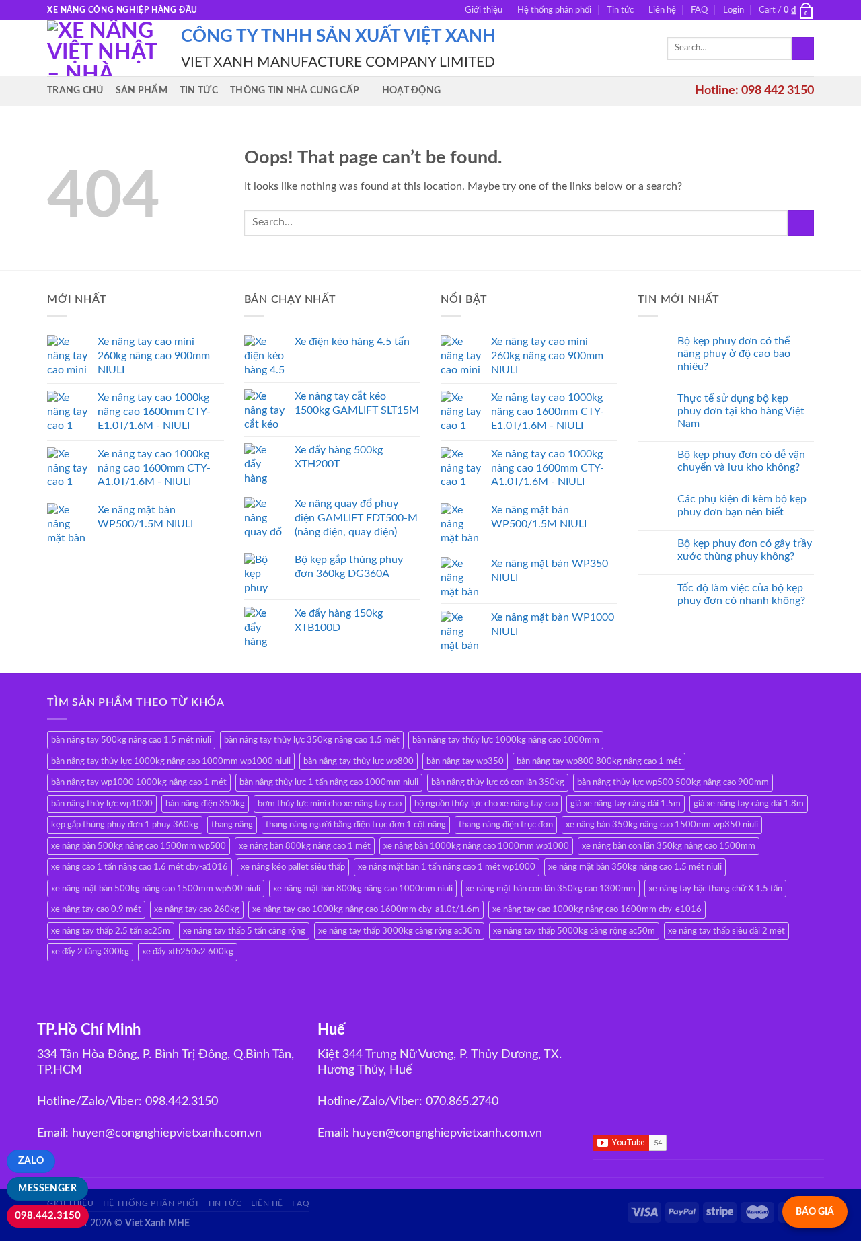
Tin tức (620, 10)
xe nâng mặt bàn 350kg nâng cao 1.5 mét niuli (635, 867)
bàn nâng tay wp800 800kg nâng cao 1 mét (599, 761)
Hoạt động (411, 90)
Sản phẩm (141, 90)
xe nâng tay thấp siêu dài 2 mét (726, 931)
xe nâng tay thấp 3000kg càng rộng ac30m (399, 931)
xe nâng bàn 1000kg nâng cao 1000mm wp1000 (476, 846)
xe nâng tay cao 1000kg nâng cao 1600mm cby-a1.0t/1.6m (366, 909)
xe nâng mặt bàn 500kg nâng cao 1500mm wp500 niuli (155, 889)
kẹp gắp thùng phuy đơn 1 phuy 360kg (124, 825)
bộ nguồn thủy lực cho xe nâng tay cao (486, 804)
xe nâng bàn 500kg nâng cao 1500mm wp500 (138, 846)
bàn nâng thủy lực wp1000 (102, 804)
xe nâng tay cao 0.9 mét (96, 909)
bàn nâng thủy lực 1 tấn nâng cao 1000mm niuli (328, 782)
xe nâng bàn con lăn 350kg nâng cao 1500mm (668, 846)
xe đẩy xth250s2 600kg (187, 952)
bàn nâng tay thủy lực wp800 (358, 761)
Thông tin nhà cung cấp (294, 90)
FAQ (699, 10)
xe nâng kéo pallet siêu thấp (293, 867)
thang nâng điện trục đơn (506, 825)
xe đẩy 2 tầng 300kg (90, 952)
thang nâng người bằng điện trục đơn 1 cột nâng (356, 825)
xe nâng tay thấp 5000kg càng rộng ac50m (574, 931)
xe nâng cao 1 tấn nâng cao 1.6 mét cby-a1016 (139, 867)
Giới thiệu (483, 10)
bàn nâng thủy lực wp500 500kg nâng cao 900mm (673, 782)
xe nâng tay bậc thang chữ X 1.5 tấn (715, 889)
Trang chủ (75, 90)
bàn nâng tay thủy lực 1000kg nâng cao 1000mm (505, 740)
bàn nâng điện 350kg (205, 804)
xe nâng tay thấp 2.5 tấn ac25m (110, 931)
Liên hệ (662, 10)
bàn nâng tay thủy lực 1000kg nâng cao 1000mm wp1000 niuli (171, 761)
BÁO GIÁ (815, 1212)
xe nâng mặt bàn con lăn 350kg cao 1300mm (550, 889)
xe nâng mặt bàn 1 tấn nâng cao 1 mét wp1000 (446, 867)
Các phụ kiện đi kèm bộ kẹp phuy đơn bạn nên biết (742, 505)
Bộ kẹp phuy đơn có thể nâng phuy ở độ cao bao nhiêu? (733, 354)
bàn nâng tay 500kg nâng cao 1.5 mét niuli (131, 740)
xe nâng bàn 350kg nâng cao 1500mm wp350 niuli (662, 825)
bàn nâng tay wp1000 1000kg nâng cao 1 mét (139, 782)
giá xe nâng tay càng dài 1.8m (749, 804)
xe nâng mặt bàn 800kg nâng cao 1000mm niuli (363, 889)
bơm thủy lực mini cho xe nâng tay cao (330, 804)
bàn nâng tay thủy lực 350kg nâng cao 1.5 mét (312, 740)
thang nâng (232, 825)
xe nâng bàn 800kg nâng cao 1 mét (305, 846)
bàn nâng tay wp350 (465, 761)
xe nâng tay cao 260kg (196, 909)
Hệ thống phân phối (554, 10)
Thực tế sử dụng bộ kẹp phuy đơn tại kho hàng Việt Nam (740, 411)
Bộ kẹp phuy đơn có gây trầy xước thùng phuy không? (744, 550)
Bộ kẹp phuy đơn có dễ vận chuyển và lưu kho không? (741, 461)
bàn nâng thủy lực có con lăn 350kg (497, 782)
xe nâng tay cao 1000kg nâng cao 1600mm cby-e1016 (597, 909)
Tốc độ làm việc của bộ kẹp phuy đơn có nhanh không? (741, 594)
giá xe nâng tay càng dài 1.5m (625, 804)
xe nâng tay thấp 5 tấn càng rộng (244, 931)
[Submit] (803, 48)
